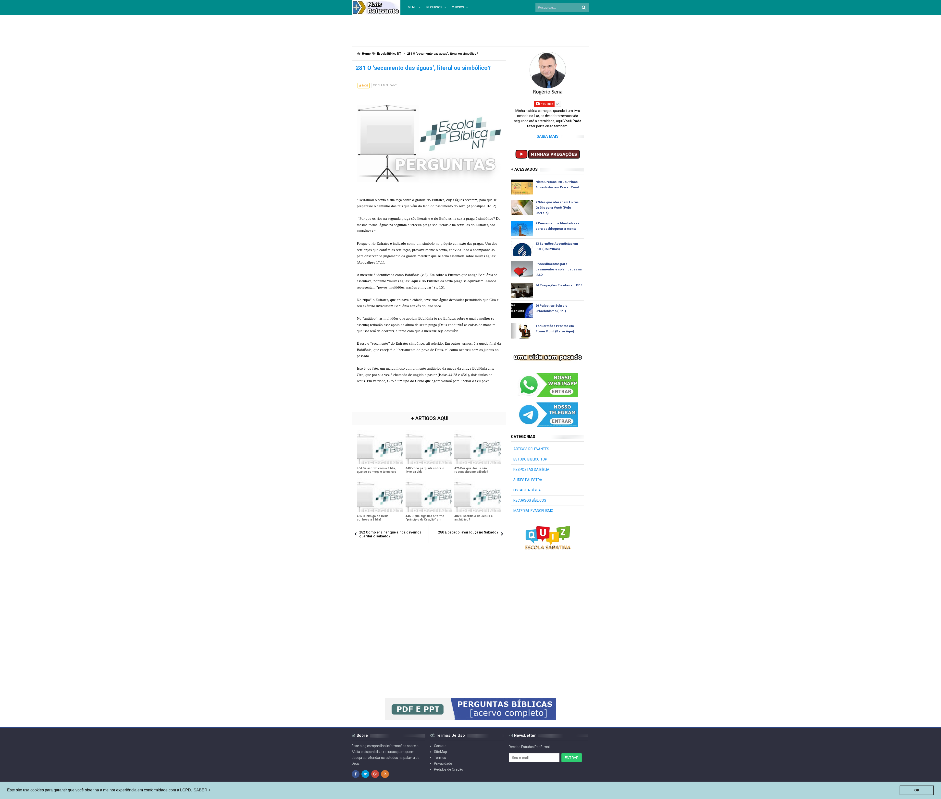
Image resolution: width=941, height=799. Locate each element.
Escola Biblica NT (384, 85)
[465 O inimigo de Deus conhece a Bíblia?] (380, 495)
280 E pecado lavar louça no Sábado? (468, 532)
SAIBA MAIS (547, 136)
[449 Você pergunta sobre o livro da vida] (429, 447)
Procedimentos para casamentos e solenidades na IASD (558, 269)
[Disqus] (429, 609)
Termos (440, 758)
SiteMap (440, 752)
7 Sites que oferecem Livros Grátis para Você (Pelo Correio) (557, 207)
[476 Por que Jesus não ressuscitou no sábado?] (477, 447)
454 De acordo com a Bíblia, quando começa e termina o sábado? (376, 472)
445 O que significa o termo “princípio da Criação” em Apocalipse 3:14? (425, 519)
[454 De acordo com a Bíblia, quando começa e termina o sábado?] (380, 447)
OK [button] (916, 790)
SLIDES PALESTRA (527, 480)
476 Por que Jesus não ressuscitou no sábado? (471, 470)
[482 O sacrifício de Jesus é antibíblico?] (477, 495)
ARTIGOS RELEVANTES (531, 449)
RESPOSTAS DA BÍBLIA (531, 470)
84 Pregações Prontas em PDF (558, 285)
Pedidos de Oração (448, 769)
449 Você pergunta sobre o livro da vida (425, 470)
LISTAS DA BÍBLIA (527, 490)
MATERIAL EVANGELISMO (533, 511)
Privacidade (443, 763)
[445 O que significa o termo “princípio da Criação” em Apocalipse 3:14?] (429, 495)
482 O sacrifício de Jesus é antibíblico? (473, 517)
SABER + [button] (202, 790)
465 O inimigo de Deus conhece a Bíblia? (372, 517)
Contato (440, 746)
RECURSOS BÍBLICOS (529, 500)
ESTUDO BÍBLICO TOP (530, 459)
